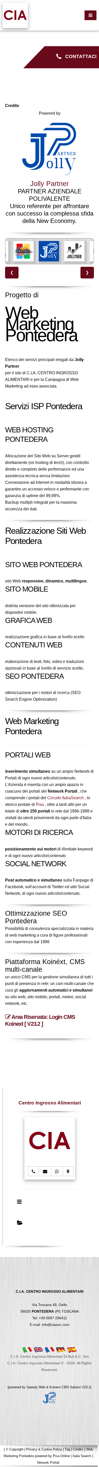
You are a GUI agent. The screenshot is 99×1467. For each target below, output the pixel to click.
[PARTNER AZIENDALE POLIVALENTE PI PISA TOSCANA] (49, 251)
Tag (67, 1449)
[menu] (90, 15)
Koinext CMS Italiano (66, 1387)
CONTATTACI (78, 56)
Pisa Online (61, 1456)
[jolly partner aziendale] (49, 1398)
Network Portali (48, 1462)
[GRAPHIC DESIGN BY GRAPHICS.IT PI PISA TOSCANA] (23, 251)
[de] (61, 1350)
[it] (27, 1350)
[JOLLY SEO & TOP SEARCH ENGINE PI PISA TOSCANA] (74, 251)
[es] (72, 1350)
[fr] (49, 1350)
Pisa (40, 804)
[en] (38, 1350)
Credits (78, 1449)
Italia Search (82, 1456)
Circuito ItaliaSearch (65, 798)
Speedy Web (35, 1387)
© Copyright (14, 1449)
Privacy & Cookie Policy (44, 1449)
